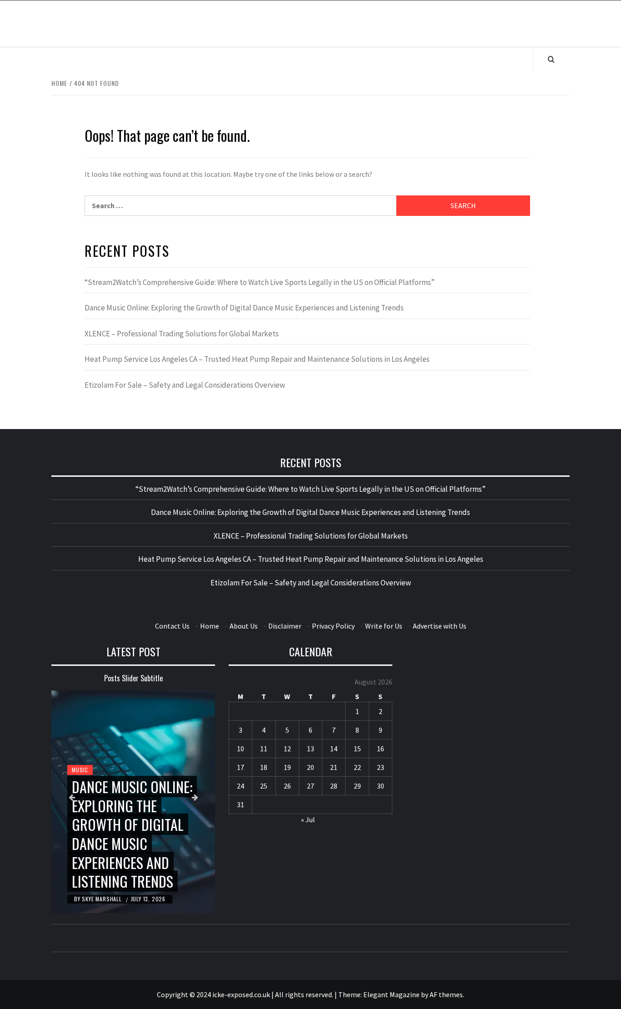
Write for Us (383, 625)
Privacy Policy (333, 625)
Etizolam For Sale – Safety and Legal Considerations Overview (185, 385)
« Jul (308, 819)
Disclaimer (284, 625)
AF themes (446, 994)
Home (209, 625)
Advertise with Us (439, 625)
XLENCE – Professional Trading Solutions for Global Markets (182, 334)
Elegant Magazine (391, 994)
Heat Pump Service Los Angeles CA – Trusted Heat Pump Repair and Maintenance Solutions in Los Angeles (257, 359)
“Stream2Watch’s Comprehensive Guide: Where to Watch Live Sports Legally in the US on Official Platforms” (260, 282)
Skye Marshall (102, 899)
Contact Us (172, 625)
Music (80, 770)
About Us (244, 625)
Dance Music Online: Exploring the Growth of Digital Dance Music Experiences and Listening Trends (244, 308)
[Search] (551, 59)
